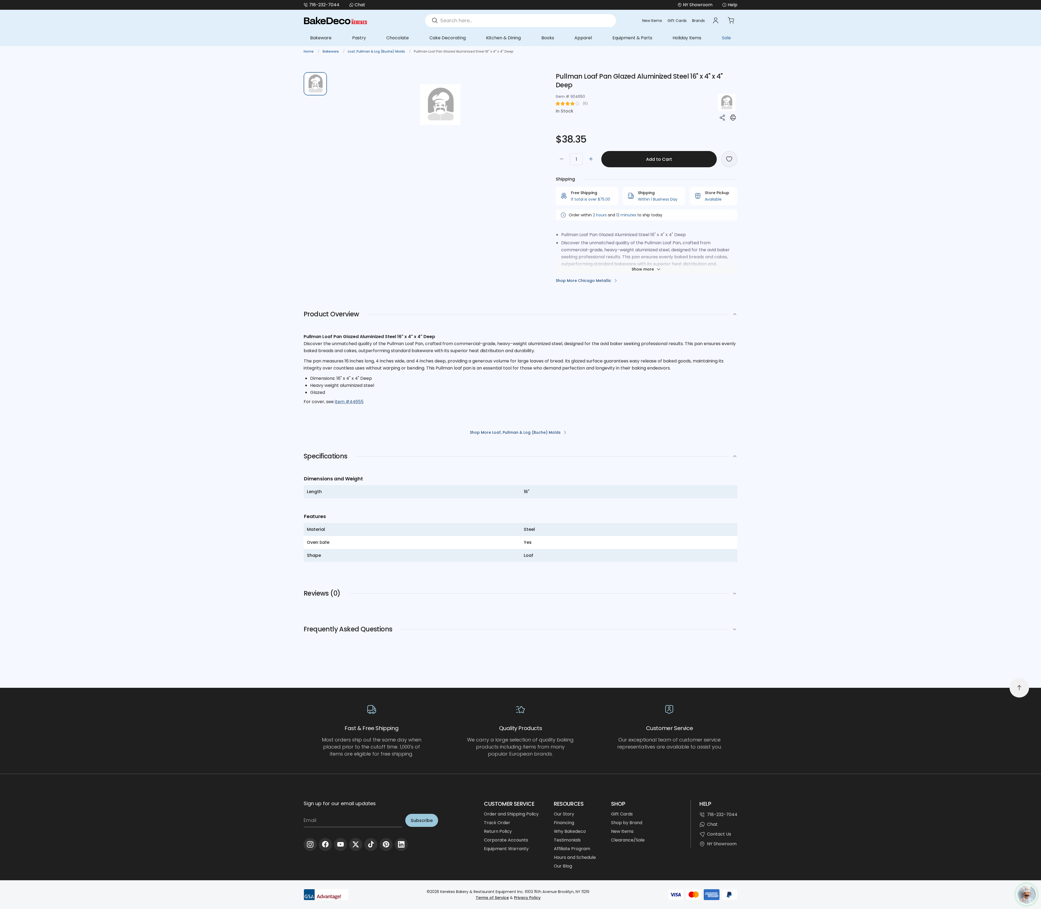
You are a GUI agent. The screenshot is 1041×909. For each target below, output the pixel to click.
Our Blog (563, 866)
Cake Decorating (447, 38)
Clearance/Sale (628, 840)
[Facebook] (325, 844)
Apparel (583, 38)
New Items (652, 20)
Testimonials (567, 840)
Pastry (359, 38)
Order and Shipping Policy (511, 814)
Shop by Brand (626, 823)
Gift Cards (677, 20)
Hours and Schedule (575, 857)
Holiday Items (687, 38)
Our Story (564, 814)
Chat (360, 5)
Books (547, 38)
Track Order (497, 823)
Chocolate (397, 38)
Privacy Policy (527, 897)
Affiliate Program (572, 849)
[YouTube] (340, 844)
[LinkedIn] (401, 844)
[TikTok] (370, 844)
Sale (726, 38)
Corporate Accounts (506, 840)
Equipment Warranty (506, 849)
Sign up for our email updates (340, 803)
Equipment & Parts (632, 38)
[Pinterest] (386, 844)
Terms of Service (492, 897)
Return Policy (498, 831)
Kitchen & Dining (503, 38)
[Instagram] (310, 844)
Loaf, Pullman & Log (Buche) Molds (377, 51)
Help (732, 5)
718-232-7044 (324, 5)
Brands (698, 20)
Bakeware (321, 38)
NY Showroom (722, 844)
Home (309, 51)
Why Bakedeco (570, 831)
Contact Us (719, 834)
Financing (564, 823)
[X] (355, 844)
